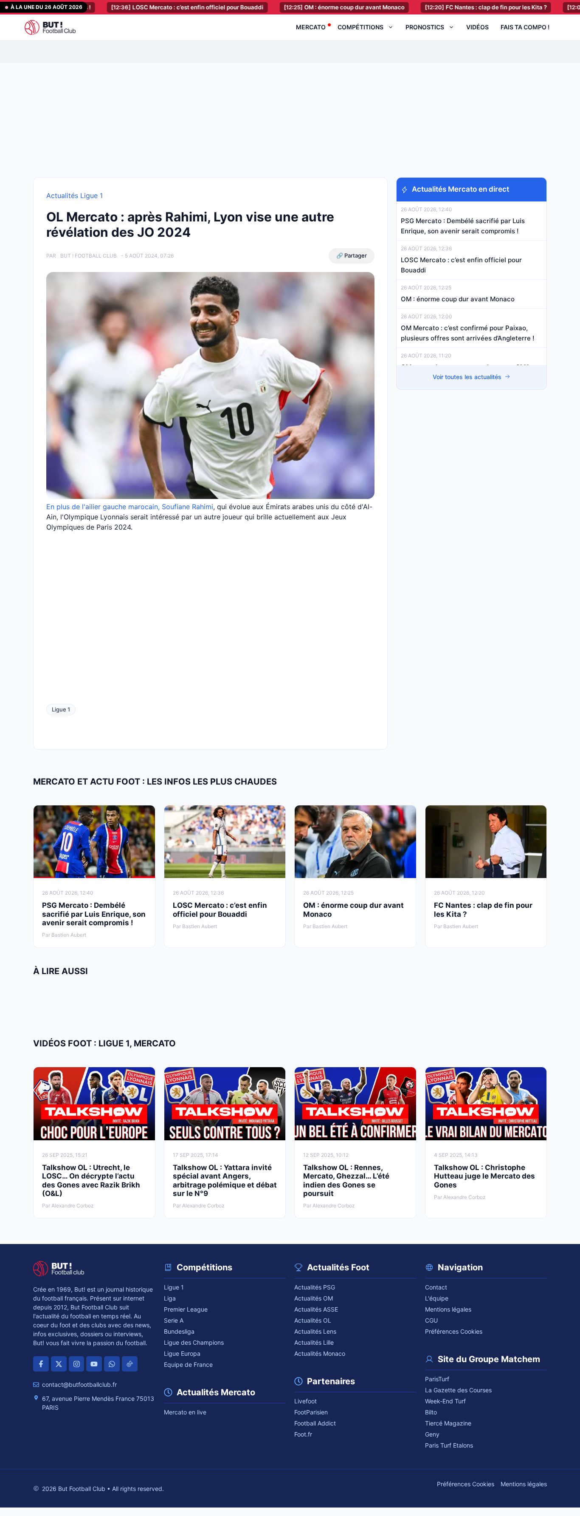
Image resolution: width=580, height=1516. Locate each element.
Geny (432, 1434)
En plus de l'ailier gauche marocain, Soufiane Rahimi (129, 506)
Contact (436, 1287)
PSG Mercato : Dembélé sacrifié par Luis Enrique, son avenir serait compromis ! (94, 914)
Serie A (173, 1320)
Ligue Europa (182, 1353)
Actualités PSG (314, 1287)
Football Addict (315, 1423)
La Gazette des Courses (458, 1390)
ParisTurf (437, 1379)
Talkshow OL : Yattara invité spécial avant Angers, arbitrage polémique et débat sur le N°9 (225, 1180)
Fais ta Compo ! (525, 27)
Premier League (186, 1309)
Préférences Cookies (453, 1331)
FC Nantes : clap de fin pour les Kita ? (429, 7)
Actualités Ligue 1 (74, 195)
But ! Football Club (88, 255)
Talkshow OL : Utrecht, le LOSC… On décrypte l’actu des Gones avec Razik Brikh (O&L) (91, 1180)
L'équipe (436, 1298)
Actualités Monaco (319, 1353)
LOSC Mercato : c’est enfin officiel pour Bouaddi (131, 7)
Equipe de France (188, 1364)
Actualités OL (312, 1320)
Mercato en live (185, 1412)
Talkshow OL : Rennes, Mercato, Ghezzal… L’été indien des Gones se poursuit (346, 1180)
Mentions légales (448, 1309)
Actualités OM (313, 1298)
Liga (170, 1298)
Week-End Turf (445, 1401)
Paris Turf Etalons (449, 1445)
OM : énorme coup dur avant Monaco (288, 7)
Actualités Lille (314, 1342)
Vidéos (477, 27)
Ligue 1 (61, 709)
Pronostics (424, 27)
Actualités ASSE (316, 1309)
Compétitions (360, 27)
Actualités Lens (315, 1331)
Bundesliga (179, 1331)
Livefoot (305, 1401)
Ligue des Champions (194, 1342)
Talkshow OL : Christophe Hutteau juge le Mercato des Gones (484, 1176)
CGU (431, 1320)
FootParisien (311, 1412)
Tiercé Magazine (448, 1423)
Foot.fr (303, 1434)
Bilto (431, 1412)
